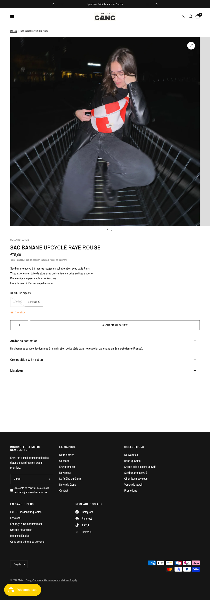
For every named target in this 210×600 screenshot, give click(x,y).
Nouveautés (131, 455)
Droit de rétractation (21, 530)
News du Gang (67, 484)
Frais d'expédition (32, 260)
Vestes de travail (133, 484)
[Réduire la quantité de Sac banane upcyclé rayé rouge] (13, 325)
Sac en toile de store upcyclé (140, 467)
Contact (63, 490)
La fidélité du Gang (70, 478)
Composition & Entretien (26, 359)
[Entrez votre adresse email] (49, 479)
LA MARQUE (67, 446)
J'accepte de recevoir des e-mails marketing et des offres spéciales (32, 490)
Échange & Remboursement (26, 524)
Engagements (67, 467)
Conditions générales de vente (27, 541)
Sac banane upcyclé (135, 472)
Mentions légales (19, 535)
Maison (13, 31)
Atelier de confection (24, 340)
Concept (64, 461)
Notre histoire (66, 455)
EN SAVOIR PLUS (22, 504)
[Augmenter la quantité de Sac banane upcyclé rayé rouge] (25, 325)
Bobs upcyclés (132, 461)
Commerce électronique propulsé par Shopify (54, 580)
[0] (197, 16)
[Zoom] (191, 46)
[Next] (111, 229)
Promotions (130, 490)
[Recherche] (190, 16)
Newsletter (65, 472)
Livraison (16, 370)
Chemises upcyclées (135, 478)
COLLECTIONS (134, 446)
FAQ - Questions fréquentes (25, 512)
